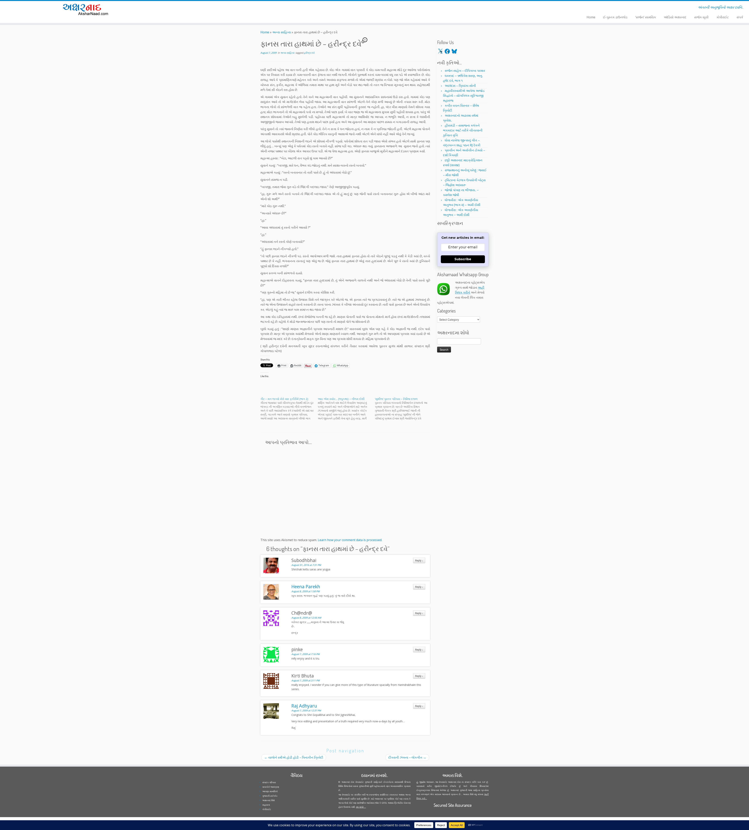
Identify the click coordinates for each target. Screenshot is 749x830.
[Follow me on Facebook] (200, 8)
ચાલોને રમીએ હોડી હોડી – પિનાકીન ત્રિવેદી (293, 757)
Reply (419, 560)
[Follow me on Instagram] (202, 8)
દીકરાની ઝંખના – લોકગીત (407, 757)
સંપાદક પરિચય (269, 782)
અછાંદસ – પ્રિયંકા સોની (460, 85)
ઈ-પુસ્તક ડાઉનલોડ (615, 17)
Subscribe (462, 259)
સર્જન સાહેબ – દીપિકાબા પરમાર (465, 70)
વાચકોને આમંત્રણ (270, 786)
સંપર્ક (740, 17)
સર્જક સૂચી (701, 17)
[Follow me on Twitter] (197, 8)
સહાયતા (266, 804)
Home (591, 17)
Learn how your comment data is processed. (350, 540)
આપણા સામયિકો (270, 791)
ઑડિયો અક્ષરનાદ (675, 17)
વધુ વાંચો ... (361, 806)
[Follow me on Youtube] (205, 8)
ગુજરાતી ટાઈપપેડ (269, 795)
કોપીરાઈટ (722, 17)
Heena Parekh (305, 586)
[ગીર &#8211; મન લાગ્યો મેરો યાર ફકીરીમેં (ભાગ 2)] (289, 408)
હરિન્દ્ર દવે (309, 52)
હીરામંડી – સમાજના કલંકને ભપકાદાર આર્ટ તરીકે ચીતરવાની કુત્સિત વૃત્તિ (463, 130)
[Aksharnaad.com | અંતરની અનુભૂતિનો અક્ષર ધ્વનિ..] (86, 9)
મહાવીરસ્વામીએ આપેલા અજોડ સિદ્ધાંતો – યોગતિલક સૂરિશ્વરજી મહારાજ (464, 96)
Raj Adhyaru (304, 706)
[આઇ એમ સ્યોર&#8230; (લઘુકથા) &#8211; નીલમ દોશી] (346, 408)
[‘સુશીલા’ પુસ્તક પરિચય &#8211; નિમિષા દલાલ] (403, 408)
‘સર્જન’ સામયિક (645, 17)
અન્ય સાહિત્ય (281, 32)
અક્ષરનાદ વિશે (268, 800)
